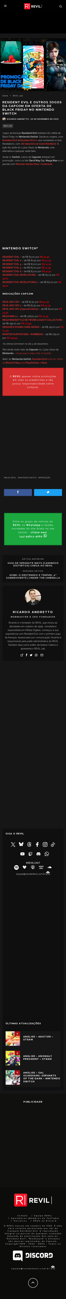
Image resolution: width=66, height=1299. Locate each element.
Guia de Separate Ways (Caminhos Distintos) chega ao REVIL (33, 564)
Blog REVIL (10, 477)
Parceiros (20, 1221)
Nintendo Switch (28, 477)
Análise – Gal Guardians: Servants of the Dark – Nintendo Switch (41, 1077)
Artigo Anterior (33, 559)
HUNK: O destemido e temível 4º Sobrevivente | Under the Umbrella (33, 576)
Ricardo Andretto (18, 119)
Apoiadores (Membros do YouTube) (35, 1218)
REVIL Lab (8, 126)
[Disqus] (33, 704)
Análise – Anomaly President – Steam (37, 1057)
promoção (45, 477)
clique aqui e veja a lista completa (33, 353)
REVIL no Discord (45, 1221)
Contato (22, 1216)
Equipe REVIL (43, 1216)
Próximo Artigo (33, 571)
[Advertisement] (33, 204)
